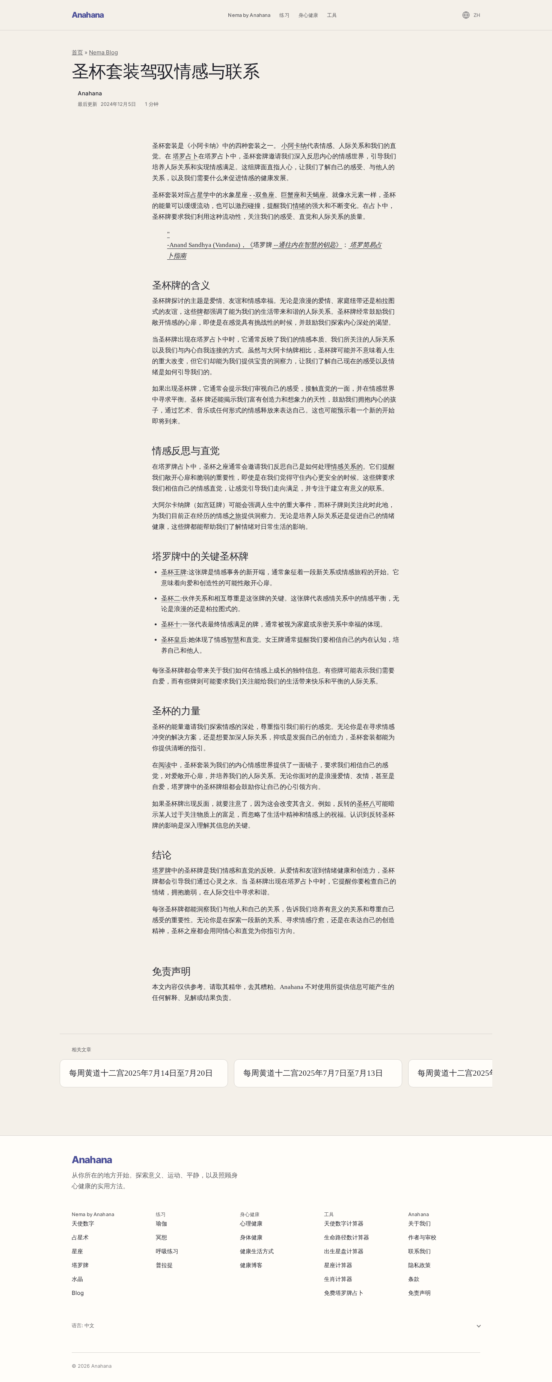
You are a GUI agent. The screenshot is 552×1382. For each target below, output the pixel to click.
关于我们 (419, 1223)
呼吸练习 (167, 1251)
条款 (413, 1279)
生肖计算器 (338, 1279)
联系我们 (419, 1251)
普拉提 (164, 1265)
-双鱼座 (263, 195)
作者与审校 (422, 1237)
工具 (332, 15)
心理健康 (251, 1223)
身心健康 (308, 15)
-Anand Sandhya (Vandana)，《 (210, 244)
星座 (77, 1251)
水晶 (77, 1279)
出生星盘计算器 (343, 1251)
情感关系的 (347, 466)
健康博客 (251, 1265)
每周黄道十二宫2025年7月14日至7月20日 (141, 1073)
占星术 (80, 1237)
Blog (78, 1292)
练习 (284, 15)
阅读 (164, 765)
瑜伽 (161, 1223)
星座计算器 (338, 1265)
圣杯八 (366, 803)
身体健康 (251, 1237)
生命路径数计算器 (346, 1237)
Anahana (88, 15)
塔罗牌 (161, 870)
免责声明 (419, 1292)
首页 (77, 52)
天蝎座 (316, 195)
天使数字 (83, 1223)
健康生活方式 (257, 1251)
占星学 (200, 195)
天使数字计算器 (343, 1223)
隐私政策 (419, 1265)
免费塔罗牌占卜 (343, 1292)
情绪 (299, 205)
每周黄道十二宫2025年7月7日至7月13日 (313, 1073)
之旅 (235, 515)
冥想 (161, 1237)
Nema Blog (103, 52)
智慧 (233, 639)
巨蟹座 (290, 195)
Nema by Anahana (249, 15)
